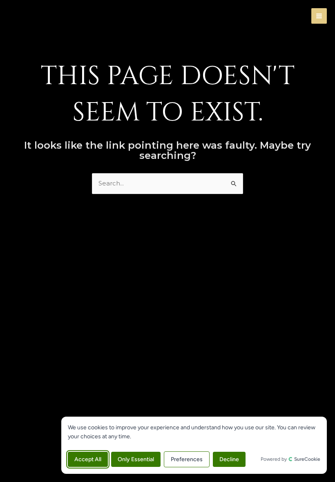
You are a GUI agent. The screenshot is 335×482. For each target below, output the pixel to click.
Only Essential (136, 459)
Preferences (187, 459)
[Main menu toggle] (319, 16)
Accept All (87, 459)
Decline (229, 459)
